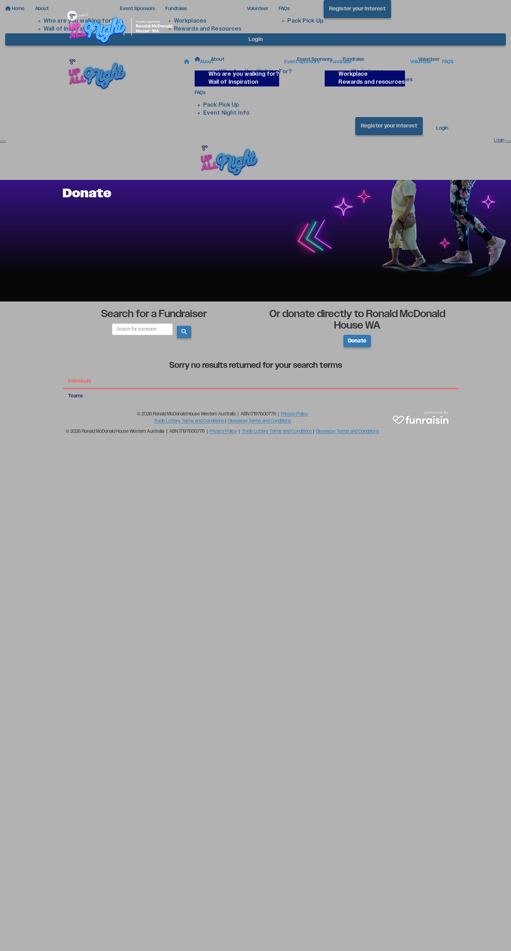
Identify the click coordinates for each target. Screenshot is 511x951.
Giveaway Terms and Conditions (259, 421)
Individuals (79, 381)
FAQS (448, 62)
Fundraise (340, 62)
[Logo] (123, 26)
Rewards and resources (372, 82)
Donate (357, 341)
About (206, 62)
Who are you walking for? (244, 74)
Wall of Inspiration (234, 82)
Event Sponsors (301, 62)
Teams (75, 396)
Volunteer (421, 62)
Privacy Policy (294, 414)
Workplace (353, 74)
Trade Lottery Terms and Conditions (189, 421)
